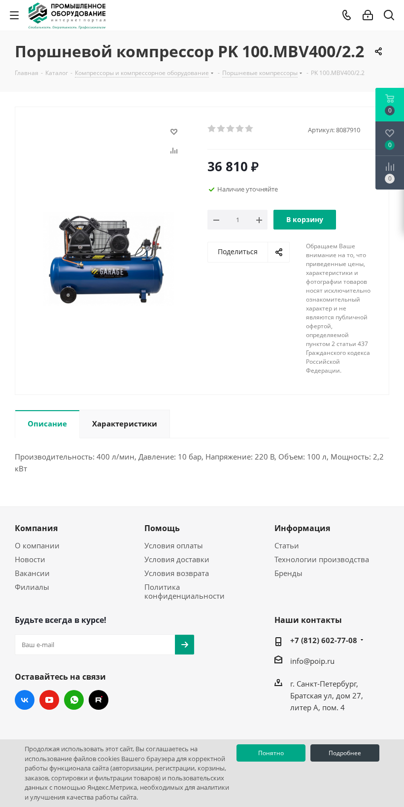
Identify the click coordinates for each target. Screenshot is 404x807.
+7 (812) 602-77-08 (323, 640)
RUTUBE (98, 700)
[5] (249, 129)
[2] (221, 129)
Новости (30, 559)
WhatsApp (74, 700)
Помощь (162, 528)
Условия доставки (176, 559)
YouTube (49, 700)
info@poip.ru (312, 661)
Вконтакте (24, 700)
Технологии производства (321, 559)
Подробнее (345, 753)
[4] (240, 129)
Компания (36, 528)
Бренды (288, 573)
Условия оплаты (173, 545)
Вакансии (32, 573)
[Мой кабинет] (368, 15)
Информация (302, 528)
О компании (37, 545)
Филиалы (32, 587)
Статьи (286, 545)
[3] (231, 129)
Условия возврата (176, 573)
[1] (212, 129)
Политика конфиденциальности (184, 591)
